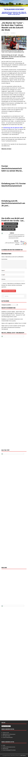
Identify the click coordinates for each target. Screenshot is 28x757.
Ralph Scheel (4, 325)
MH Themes (23, 755)
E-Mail (2, 274)
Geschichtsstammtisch (11, 223)
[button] (26, 18)
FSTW (4, 745)
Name (2, 270)
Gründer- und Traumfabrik (10, 226)
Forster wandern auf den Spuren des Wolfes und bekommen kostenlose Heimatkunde (13, 327)
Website (3, 279)
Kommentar (4, 259)
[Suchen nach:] (14, 296)
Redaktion (13, 33)
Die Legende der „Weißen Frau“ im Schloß (16, 323)
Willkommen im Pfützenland (9, 734)
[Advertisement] (14, 588)
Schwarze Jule (6, 732)
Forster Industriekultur (8, 737)
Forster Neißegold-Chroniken (9, 750)
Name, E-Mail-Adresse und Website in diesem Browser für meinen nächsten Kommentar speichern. (13, 285)
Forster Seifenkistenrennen (9, 747)
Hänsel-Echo (5, 748)
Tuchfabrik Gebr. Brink (8, 229)
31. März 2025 (6, 33)
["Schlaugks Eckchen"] (14, 5)
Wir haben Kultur (6, 735)
